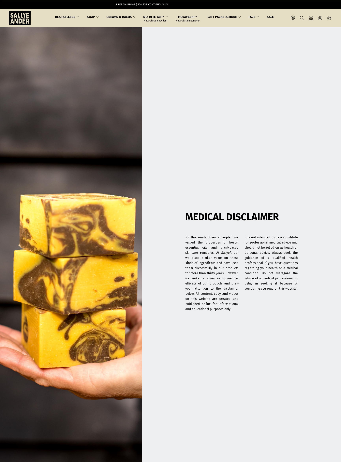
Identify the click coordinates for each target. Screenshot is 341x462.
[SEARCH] (302, 18)
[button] (67, 17)
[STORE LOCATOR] (293, 18)
